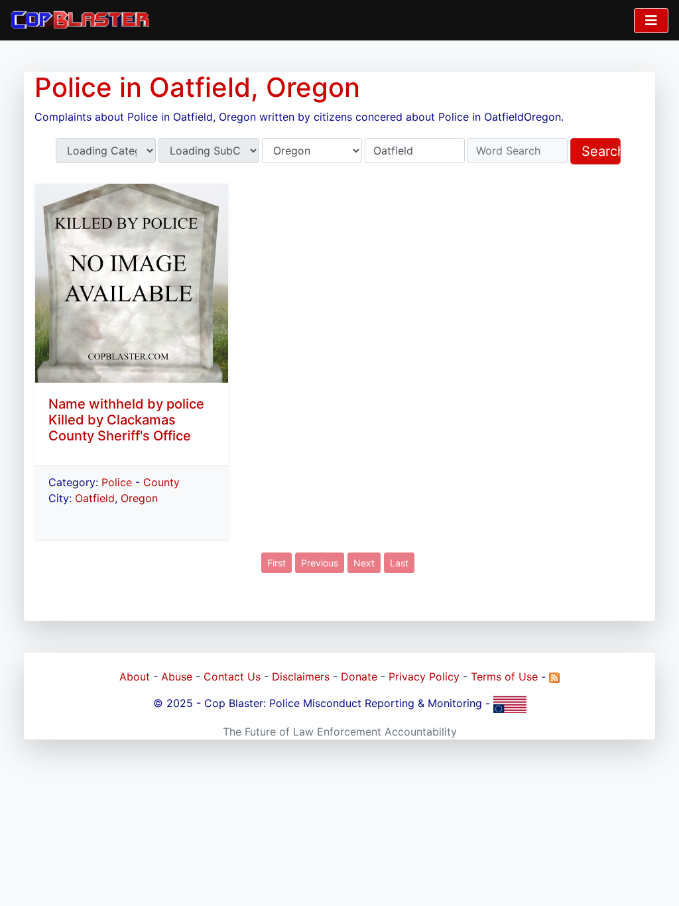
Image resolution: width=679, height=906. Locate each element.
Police (116, 482)
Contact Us (232, 676)
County (161, 482)
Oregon (139, 498)
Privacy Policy (424, 676)
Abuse (176, 676)
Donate (359, 676)
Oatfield (95, 498)
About (134, 676)
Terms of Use (504, 676)
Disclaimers (301, 676)
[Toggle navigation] (651, 20)
